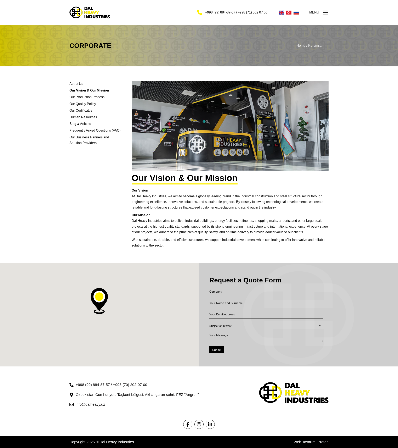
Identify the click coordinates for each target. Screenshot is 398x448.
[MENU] (325, 12)
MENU (314, 12)
